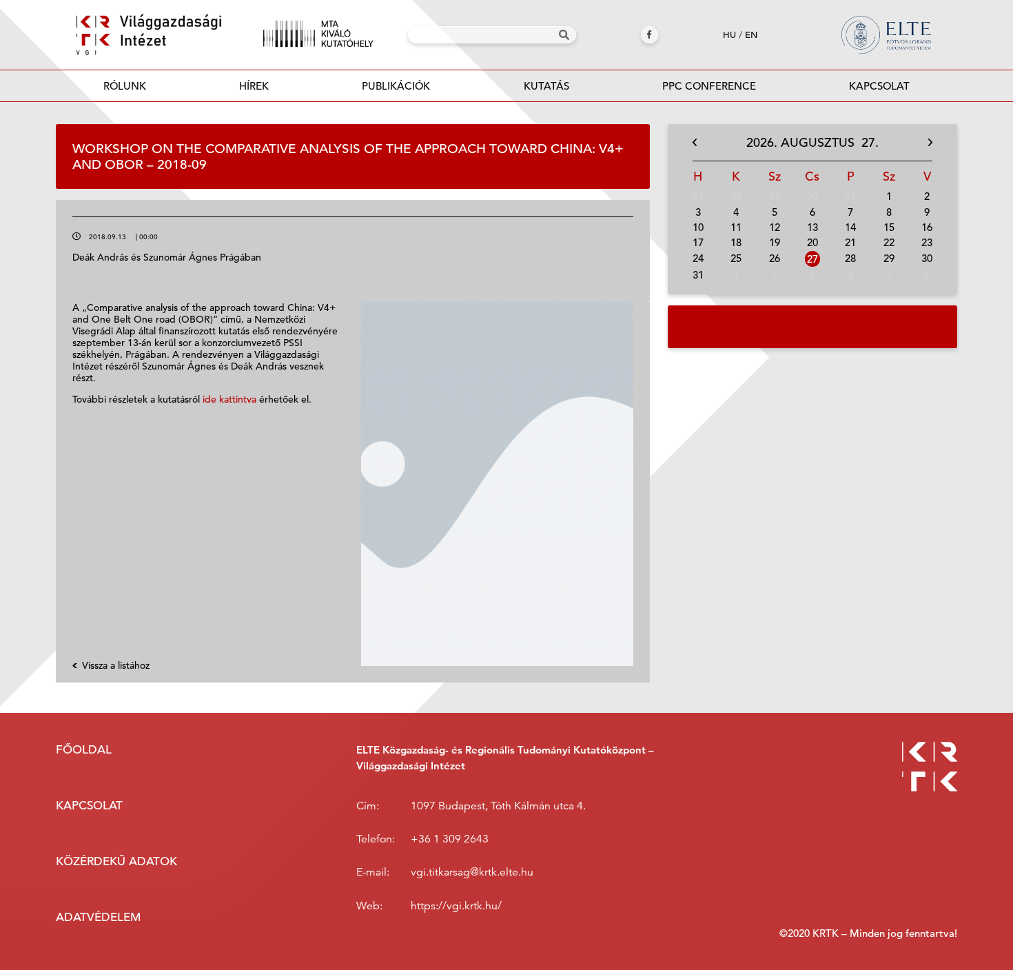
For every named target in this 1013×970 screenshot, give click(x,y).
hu (729, 35)
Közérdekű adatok (116, 861)
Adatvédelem (98, 917)
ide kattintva (229, 399)
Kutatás (546, 85)
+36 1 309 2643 (450, 839)
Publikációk (396, 85)
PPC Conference (709, 85)
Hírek (254, 85)
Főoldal (84, 749)
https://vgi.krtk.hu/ (456, 906)
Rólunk (124, 85)
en (751, 35)
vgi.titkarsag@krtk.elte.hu (472, 872)
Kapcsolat (879, 85)
